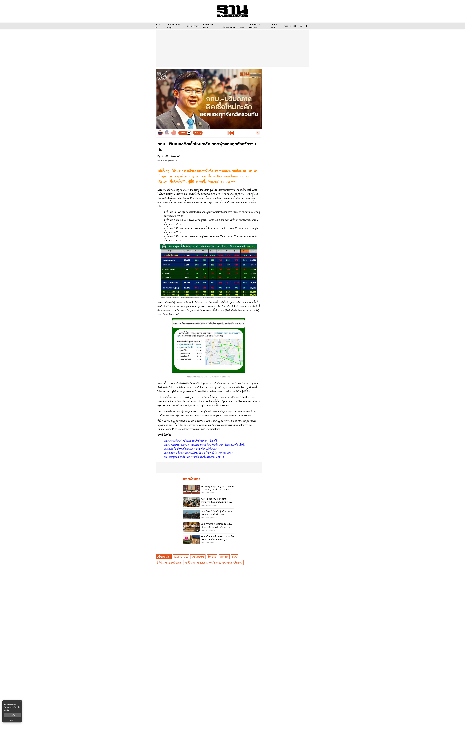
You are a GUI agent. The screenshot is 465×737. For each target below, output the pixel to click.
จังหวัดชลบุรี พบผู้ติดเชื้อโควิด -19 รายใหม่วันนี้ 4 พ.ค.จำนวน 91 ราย (194, 456)
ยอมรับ (12, 715)
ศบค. (234, 556)
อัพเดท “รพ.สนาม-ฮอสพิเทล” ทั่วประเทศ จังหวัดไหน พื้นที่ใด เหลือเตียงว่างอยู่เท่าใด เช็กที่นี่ (204, 444)
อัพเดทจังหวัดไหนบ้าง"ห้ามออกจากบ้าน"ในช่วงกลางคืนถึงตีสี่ (190, 440)
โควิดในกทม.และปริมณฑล (169, 562)
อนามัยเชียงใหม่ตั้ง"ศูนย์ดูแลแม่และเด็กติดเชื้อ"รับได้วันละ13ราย (192, 448)
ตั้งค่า (12, 720)
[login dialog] (306, 26)
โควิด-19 (212, 556)
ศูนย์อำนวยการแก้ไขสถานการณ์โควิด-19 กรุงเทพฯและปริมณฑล (213, 562)
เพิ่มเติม (6, 710)
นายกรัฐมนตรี (198, 556)
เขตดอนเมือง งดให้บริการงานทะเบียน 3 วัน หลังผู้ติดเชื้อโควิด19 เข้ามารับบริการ (199, 452)
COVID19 (224, 556)
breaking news (181, 556)
